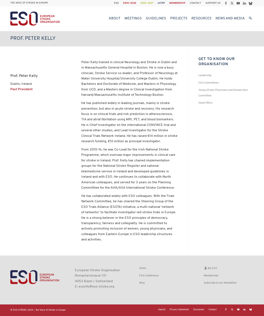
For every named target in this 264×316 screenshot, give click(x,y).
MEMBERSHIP (177, 3)
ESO (116, 3)
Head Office (205, 103)
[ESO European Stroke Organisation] (35, 18)
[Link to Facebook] (226, 3)
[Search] (250, 18)
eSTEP (161, 3)
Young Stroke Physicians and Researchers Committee (223, 93)
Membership (211, 275)
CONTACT (195, 3)
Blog (142, 283)
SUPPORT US (212, 3)
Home (142, 268)
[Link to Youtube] (238, 3)
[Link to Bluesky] (251, 3)
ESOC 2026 (129, 3)
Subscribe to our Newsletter (220, 283)
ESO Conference (149, 275)
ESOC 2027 (146, 3)
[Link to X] (232, 3)
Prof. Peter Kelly (32, 38)
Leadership (204, 75)
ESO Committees (208, 83)
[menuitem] (116, 3)
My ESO (212, 268)
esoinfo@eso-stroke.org (96, 286)
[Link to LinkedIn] (244, 3)
